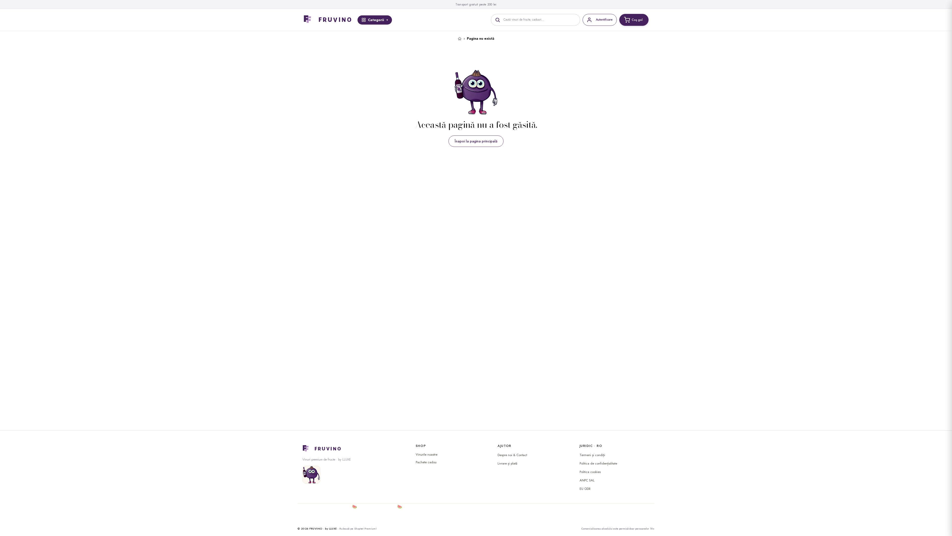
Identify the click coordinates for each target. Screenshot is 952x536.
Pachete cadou (426, 462)
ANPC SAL (587, 480)
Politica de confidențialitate (598, 463)
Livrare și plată (507, 463)
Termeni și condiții (592, 455)
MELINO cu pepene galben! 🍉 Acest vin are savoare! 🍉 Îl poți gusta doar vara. (371, 506)
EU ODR (585, 488)
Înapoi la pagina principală (476, 141)
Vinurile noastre (426, 454)
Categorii (376, 19)
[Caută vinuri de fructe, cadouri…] (498, 20)
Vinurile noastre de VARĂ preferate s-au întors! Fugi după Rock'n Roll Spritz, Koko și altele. (379, 512)
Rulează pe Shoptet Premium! (358, 529)
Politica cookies (590, 471)
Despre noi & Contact (512, 455)
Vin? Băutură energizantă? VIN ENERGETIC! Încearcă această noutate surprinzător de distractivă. (385, 518)
